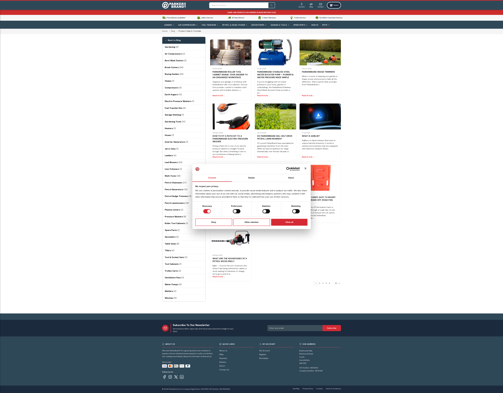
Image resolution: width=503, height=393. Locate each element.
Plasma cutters (174, 209)
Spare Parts (172, 230)
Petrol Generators (176, 189)
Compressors (173, 87)
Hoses (169, 135)
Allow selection (251, 222)
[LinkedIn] (182, 377)
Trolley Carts (173, 271)
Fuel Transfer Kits (175, 108)
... (332, 283)
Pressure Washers (175, 216)
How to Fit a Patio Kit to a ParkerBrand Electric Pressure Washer (230, 139)
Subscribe (331, 328)
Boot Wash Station (176, 60)
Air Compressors (175, 54)
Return (222, 366)
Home (165, 31)
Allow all (289, 222)
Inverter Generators (176, 142)
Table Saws (172, 243)
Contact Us (224, 370)
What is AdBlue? (311, 136)
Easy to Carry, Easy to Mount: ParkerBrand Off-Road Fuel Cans (319, 200)
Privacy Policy (308, 389)
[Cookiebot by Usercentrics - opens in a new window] (288, 169)
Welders (170, 291)
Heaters (170, 128)
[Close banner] (306, 169)
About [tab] (291, 178)
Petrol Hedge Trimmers (178, 196)
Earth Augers (173, 94)
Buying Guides (174, 74)
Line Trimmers (173, 169)
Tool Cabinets (173, 264)
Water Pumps (173, 284)
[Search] (271, 5)
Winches (171, 298)
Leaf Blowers (173, 162)
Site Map (296, 389)
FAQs (221, 354)
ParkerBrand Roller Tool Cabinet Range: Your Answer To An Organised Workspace (230, 75)
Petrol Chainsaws (175, 182)
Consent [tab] (212, 178)
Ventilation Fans (174, 277)
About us (223, 350)
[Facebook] (164, 377)
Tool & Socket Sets (176, 257)
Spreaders (172, 237)
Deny (213, 222)
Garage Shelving (174, 115)
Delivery (222, 362)
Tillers (169, 250)
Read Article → (219, 95)
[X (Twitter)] (176, 377)
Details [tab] (251, 178)
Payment (223, 358)
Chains (169, 81)
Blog (173, 31)
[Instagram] (170, 377)
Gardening (171, 47)
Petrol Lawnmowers (177, 203)
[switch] (236, 211)
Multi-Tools (172, 176)
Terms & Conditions (333, 389)
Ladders (170, 155)
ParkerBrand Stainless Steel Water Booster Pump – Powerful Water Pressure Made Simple (275, 75)
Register (262, 354)
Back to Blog (174, 40)
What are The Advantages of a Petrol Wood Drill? (230, 260)
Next (339, 283)
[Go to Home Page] (174, 5)
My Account (264, 350)
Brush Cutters (174, 67)
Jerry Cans (171, 149)
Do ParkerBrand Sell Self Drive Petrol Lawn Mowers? (274, 137)
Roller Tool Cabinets (176, 223)
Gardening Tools (175, 121)
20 (336, 283)
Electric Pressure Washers (179, 101)
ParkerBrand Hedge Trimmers (318, 72)
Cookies (319, 389)
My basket (263, 358)
